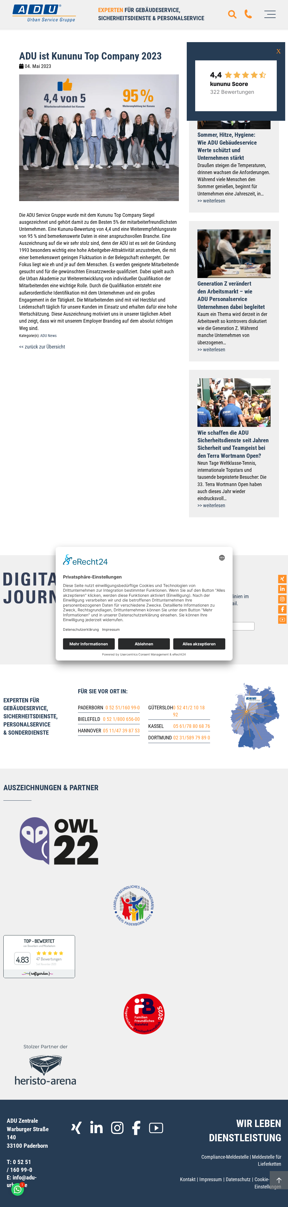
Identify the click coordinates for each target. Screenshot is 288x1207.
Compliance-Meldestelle (225, 1157)
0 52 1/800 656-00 (121, 719)
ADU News (48, 335)
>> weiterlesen (211, 201)
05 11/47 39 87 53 (121, 731)
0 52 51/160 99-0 (122, 707)
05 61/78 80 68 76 (191, 726)
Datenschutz (238, 1179)
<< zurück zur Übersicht (42, 347)
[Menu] (270, 14)
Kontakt (187, 1179)
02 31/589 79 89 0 (191, 738)
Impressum (210, 1179)
